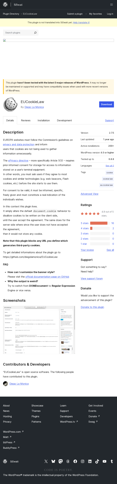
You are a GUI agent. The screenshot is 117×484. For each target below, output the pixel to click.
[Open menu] (112, 4)
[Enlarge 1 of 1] (71, 309)
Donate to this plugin (92, 307)
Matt (7, 437)
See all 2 (110, 165)
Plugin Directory (11, 13)
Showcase (37, 405)
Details (10, 120)
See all (110, 249)
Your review (87, 249)
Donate (94, 416)
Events (92, 410)
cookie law (108, 179)
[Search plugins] (35, 33)
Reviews (25, 120)
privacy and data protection (18, 144)
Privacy (7, 421)
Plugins (35, 416)
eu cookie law (106, 185)
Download (106, 104)
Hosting (7, 416)
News (6, 410)
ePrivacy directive (18, 160)
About (6, 405)
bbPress (9, 442)
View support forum (92, 278)
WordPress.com (13, 431)
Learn (63, 405)
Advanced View (89, 193)
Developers (66, 416)
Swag (93, 421)
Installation (44, 120)
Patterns (36, 421)
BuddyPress (11, 447)
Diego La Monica (34, 107)
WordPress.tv (69, 421)
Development (64, 120)
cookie (109, 172)
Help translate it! (81, 22)
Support (109, 120)
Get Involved (96, 405)
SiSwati (14, 461)
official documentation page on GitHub (47, 276)
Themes (36, 410)
